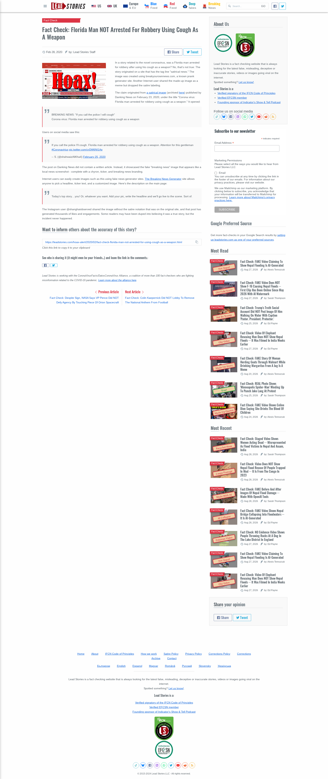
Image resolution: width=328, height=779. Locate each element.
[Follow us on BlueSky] (224, 117)
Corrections (244, 653)
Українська (224, 665)
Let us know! (246, 82)
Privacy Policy (193, 653)
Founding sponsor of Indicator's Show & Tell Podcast (249, 102)
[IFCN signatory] (164, 728)
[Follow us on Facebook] (231, 117)
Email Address (224, 143)
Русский (187, 665)
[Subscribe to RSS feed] (273, 117)
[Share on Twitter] (54, 265)
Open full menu (45, 6)
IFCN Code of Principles (119, 653)
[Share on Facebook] (45, 265)
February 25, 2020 (94, 156)
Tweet (194, 51)
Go (263, 6)
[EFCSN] (164, 749)
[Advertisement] (122, 338)
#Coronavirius (60, 149)
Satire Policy (171, 653)
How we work (149, 653)
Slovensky (205, 665)
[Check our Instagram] (238, 117)
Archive (155, 658)
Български (103, 665)
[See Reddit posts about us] (266, 117)
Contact (172, 658)
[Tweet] (282, 6)
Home (80, 653)
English (121, 665)
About (94, 653)
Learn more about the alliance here (117, 280)
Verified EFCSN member (232, 97)
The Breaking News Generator (163, 178)
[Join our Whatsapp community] (245, 117)
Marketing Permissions (228, 160)
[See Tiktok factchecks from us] (217, 117)
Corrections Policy (219, 653)
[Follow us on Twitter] (252, 117)
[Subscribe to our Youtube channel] (259, 117)
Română (170, 665)
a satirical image (156, 92)
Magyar (153, 665)
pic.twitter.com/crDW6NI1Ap (85, 149)
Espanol (137, 665)
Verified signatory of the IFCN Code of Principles (246, 93)
